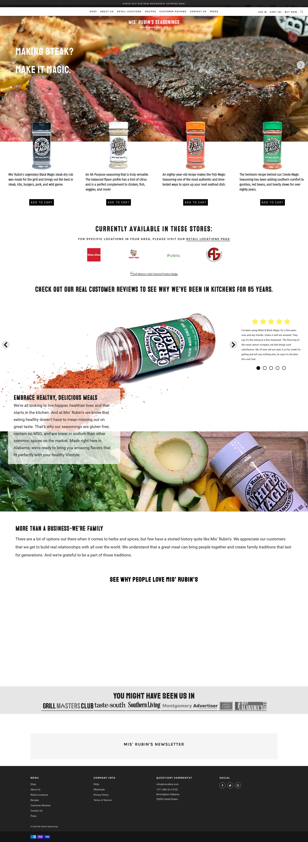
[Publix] (174, 255)
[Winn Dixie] (94, 254)
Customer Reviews (173, 11)
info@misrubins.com (167, 784)
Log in (262, 12)
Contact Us (198, 11)
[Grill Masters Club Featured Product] (154, 274)
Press (214, 11)
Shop (93, 11)
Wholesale (99, 789)
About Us (107, 11)
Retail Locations (129, 11)
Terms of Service (103, 800)
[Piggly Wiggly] (134, 253)
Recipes (150, 11)
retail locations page (208, 239)
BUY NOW (291, 12)
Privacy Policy (101, 794)
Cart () (276, 12)
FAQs (96, 784)
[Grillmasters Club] (67, 709)
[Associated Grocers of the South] (214, 254)
